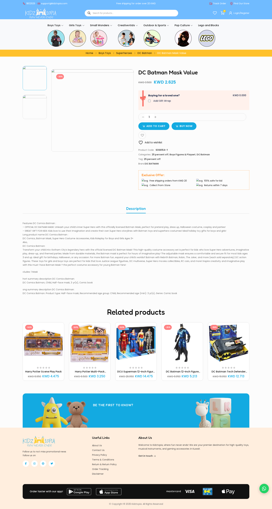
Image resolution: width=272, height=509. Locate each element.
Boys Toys (105, 53)
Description (136, 208)
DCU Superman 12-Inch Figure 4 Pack (136, 373)
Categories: (144, 154)
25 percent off (160, 154)
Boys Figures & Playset (183, 154)
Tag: (140, 159)
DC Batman (144, 53)
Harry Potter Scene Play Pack (43, 371)
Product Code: (146, 150)
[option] (35, 78)
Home (89, 53)
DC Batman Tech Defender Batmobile (229, 373)
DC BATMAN (152, 163)
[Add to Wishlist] (142, 135)
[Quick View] (40, 363)
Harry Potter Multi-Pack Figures (90, 373)
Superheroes (124, 53)
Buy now (186, 126)
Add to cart (155, 126)
